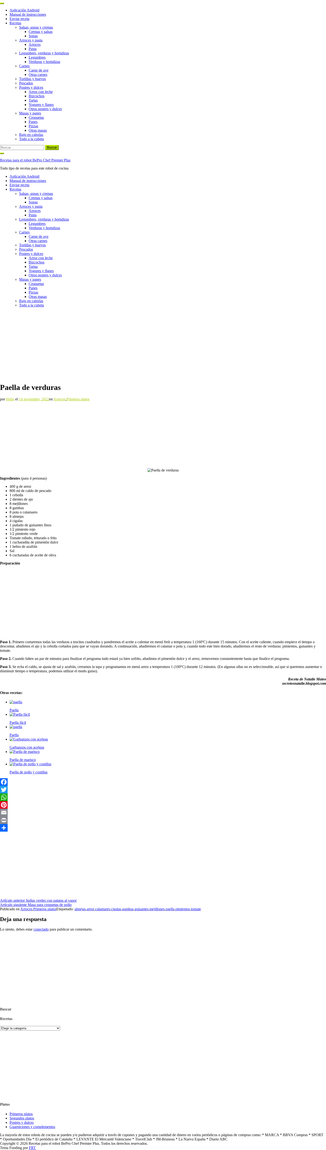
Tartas (33, 100)
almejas (80, 909)
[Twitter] (163, 789)
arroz (90, 909)
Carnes (24, 66)
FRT (32, 1148)
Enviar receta (19, 19)
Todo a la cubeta (31, 139)
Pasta (33, 49)
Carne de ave (38, 70)
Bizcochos (36, 96)
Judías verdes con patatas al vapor (38, 900)
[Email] (163, 812)
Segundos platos (22, 1118)
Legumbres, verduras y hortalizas (44, 53)
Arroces (35, 44)
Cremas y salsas (41, 32)
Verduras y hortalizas (44, 62)
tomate (196, 909)
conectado (41, 929)
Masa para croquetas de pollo (36, 905)
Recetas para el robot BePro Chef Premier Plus (35, 160)
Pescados (26, 83)
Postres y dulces (31, 87)
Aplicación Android (24, 10)
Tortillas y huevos (32, 79)
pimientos (182, 909)
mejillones (157, 909)
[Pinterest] (163, 805)
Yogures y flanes (41, 105)
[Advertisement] (163, 344)
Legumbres (37, 57)
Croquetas (36, 117)
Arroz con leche (41, 92)
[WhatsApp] (163, 797)
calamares (102, 909)
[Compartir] (163, 828)
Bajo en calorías (31, 135)
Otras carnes (38, 75)
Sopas (33, 36)
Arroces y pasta (30, 40)
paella (170, 909)
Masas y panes (30, 113)
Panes (33, 122)
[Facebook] (163, 782)
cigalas (116, 909)
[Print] (163, 820)
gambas (128, 909)
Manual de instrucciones (28, 14)
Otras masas (38, 130)
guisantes (141, 909)
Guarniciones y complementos (32, 1127)
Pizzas (33, 126)
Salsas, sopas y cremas (36, 27)
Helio (10, 399)
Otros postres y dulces (45, 109)
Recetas (15, 23)
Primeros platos (77, 399)
